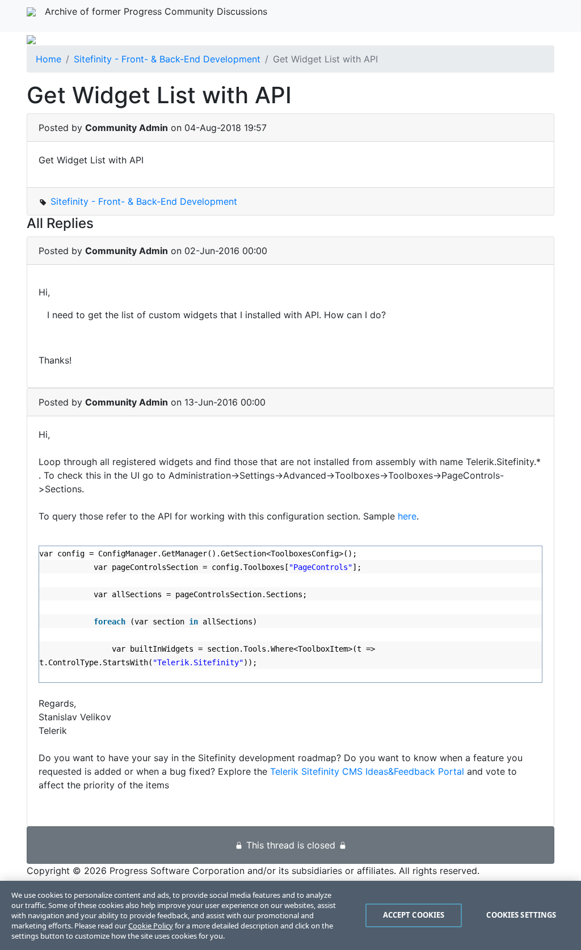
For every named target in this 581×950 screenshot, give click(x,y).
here (407, 516)
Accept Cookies (414, 915)
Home (48, 59)
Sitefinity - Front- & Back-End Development (167, 59)
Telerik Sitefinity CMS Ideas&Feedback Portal (367, 771)
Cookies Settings (521, 915)
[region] (290, 915)
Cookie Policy (150, 926)
